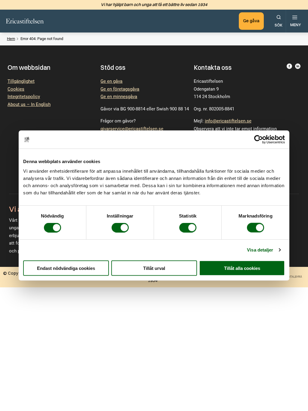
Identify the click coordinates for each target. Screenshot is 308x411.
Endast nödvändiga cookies (66, 267)
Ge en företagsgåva (119, 89)
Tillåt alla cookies (242, 267)
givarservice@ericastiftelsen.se (131, 128)
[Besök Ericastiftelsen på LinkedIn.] (297, 128)
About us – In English (29, 104)
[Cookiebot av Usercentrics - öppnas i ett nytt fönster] (258, 139)
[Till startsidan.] (25, 21)
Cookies (16, 89)
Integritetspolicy (24, 96)
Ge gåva (251, 20)
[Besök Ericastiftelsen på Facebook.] (289, 128)
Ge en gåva (111, 81)
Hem (11, 38)
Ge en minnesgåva (118, 96)
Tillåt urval (154, 267)
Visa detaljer (260, 249)
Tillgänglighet (21, 81)
